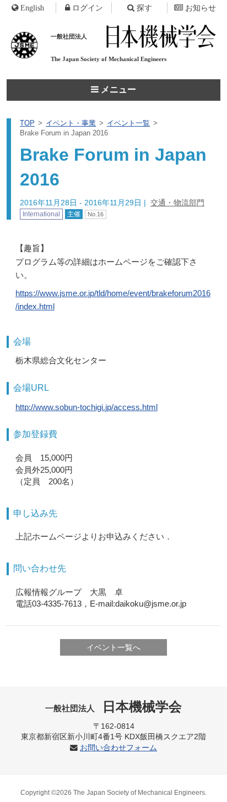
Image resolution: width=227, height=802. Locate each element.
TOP (27, 123)
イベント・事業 (71, 123)
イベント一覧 (128, 123)
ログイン (87, 7)
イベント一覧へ (113, 647)
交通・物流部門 (177, 202)
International (41, 214)
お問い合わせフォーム (118, 748)
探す (144, 7)
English (32, 7)
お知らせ (200, 7)
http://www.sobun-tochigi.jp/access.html (86, 407)
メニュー (117, 89)
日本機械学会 (113, 706)
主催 (73, 214)
